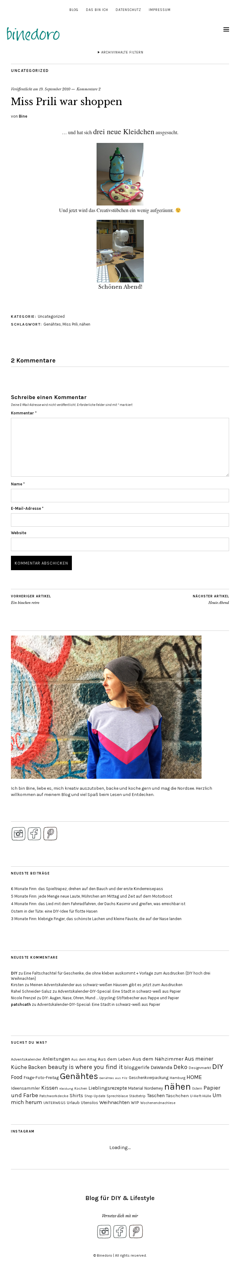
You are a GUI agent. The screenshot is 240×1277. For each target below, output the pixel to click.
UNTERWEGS (54, 1103)
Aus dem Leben (114, 1059)
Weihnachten (114, 1102)
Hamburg (177, 1078)
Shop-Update (94, 1096)
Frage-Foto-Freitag (41, 1077)
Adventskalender (26, 1059)
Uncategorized (30, 70)
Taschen (156, 1095)
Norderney (153, 1088)
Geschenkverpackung (148, 1077)
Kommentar (24, 413)
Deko (180, 1067)
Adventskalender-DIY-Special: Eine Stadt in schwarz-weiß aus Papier (119, 991)
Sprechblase (117, 1096)
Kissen (49, 1088)
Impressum (160, 10)
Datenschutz (128, 10)
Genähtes (52, 324)
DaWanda (161, 1067)
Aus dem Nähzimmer (157, 1059)
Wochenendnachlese (157, 1103)
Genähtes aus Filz (113, 1078)
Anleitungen (56, 1059)
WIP (135, 1102)
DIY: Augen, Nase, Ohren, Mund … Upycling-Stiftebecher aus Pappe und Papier (110, 998)
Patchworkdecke (53, 1096)
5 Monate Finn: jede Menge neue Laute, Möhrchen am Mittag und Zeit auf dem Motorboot (91, 896)
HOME (194, 1077)
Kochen (80, 1088)
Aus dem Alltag (84, 1059)
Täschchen (177, 1095)
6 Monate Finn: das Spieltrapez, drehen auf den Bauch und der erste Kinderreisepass (87, 888)
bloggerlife (136, 1067)
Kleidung (66, 1089)
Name (18, 484)
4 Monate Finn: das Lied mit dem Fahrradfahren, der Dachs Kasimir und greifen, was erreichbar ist (98, 903)
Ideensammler (25, 1088)
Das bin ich (97, 10)
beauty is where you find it (85, 1067)
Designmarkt (200, 1068)
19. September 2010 (54, 89)
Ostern (197, 1089)
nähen (84, 324)
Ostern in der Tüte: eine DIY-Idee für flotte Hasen (54, 911)
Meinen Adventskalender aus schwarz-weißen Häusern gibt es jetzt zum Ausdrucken (106, 984)
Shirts (76, 1095)
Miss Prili (70, 324)
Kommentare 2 (89, 89)
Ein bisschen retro (31, 599)
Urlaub (73, 1102)
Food (16, 1077)
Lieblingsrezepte (107, 1088)
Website (18, 532)
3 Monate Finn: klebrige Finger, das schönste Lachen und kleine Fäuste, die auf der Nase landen (96, 918)
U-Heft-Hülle (200, 1096)
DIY (14, 973)
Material (135, 1088)
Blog (73, 10)
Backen (37, 1067)
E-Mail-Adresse (27, 508)
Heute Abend (211, 599)
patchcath (21, 1004)
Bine (23, 116)
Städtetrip (137, 1096)
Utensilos (89, 1102)
